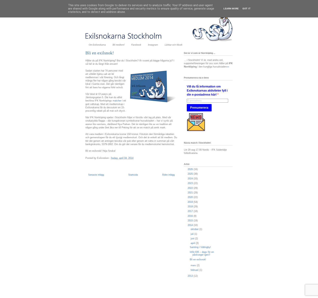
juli (192, 234)
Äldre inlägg (168, 174)
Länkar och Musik (173, 45)
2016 (191, 216)
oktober (195, 229)
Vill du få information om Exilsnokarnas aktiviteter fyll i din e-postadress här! (207, 90)
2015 (191, 220)
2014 (191, 225)
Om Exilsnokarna (97, 45)
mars (194, 265)
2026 (191, 169)
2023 (191, 183)
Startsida (133, 174)
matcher (117, 100)
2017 (191, 211)
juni (193, 238)
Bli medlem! (118, 45)
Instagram (153, 45)
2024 (191, 178)
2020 (191, 197)
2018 (191, 206)
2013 (191, 275)
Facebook (136, 45)
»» (228, 66)
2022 (191, 188)
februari (195, 270)
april (193, 243)
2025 (191, 173)
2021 (191, 192)
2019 (191, 202)
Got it (246, 8)
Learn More (231, 8)
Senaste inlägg (96, 174)
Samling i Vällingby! (200, 247)
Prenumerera (199, 107)
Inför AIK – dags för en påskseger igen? (202, 253)
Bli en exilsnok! (198, 259)
